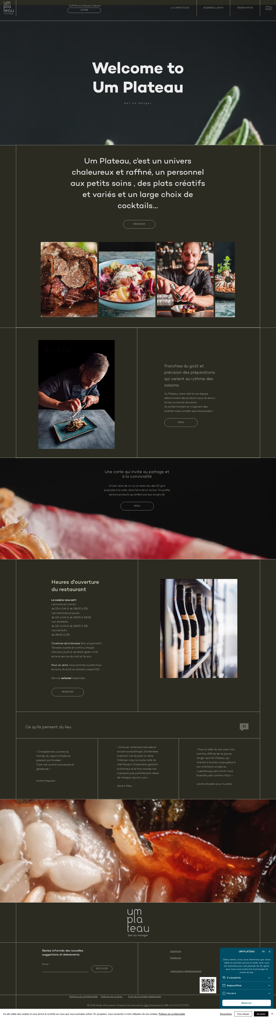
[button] (268, 8)
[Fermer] (272, 1013)
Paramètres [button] (226, 1013)
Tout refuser (243, 1013)
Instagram (175, 951)
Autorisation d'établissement (185, 971)
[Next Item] (228, 279)
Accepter (261, 1013)
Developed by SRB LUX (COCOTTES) (169, 1005)
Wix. (146, 1005)
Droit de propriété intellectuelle (144, 997)
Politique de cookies (111, 997)
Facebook (175, 958)
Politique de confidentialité (83, 997)
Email (45, 964)
